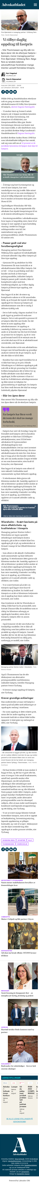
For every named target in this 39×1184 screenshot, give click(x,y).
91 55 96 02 (34, 1159)
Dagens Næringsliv (26, 133)
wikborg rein (8, 840)
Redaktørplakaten (31, 1165)
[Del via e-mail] (15, 91)
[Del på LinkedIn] (11, 91)
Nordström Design (23, 1174)
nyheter (21, 840)
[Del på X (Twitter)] (7, 91)
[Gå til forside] (13, 4)
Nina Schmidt (19, 1159)
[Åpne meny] (35, 4)
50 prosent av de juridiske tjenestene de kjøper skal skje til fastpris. (19, 146)
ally (30, 840)
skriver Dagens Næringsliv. (23, 107)
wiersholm (22, 844)
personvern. (25, 1171)
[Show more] (35, 506)
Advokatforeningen (14, 1161)
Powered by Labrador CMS (19, 1181)
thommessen (8, 844)
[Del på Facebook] (3, 91)
